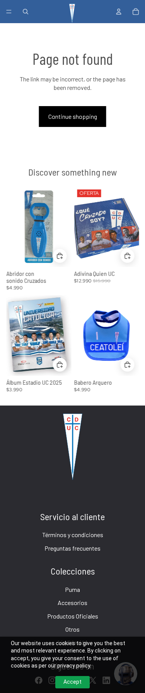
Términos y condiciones (72, 534)
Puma (72, 589)
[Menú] (9, 11)
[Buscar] (25, 11)
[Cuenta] (118, 11)
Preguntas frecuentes (72, 548)
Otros (72, 629)
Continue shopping (72, 116)
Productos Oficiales (72, 616)
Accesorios (72, 602)
